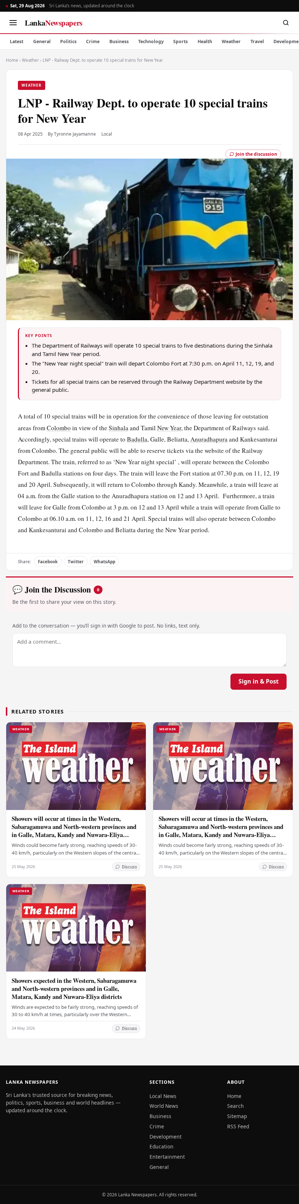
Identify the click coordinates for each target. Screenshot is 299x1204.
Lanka (53, 22)
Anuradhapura (209, 439)
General (42, 41)
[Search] (286, 22)
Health (205, 41)
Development (166, 1136)
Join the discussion (256, 154)
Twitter (76, 561)
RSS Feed (238, 1126)
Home (12, 60)
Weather (231, 41)
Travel (257, 41)
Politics (68, 41)
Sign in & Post (258, 681)
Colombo (59, 428)
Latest (16, 41)
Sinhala (118, 428)
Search (235, 1105)
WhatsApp (104, 561)
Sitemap (237, 1116)
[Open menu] (13, 22)
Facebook (48, 561)
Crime (93, 41)
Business (119, 41)
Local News (163, 1096)
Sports (180, 41)
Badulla (137, 439)
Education (162, 1146)
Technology (151, 41)
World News (164, 1105)
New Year (169, 428)
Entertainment (167, 1156)
